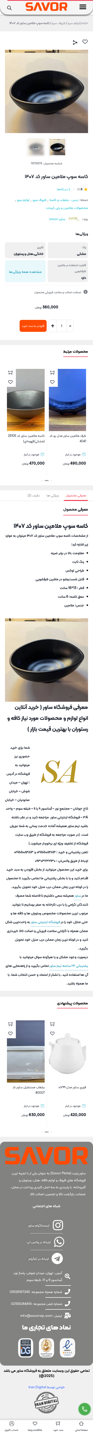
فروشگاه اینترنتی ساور (45, 922)
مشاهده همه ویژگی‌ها (25, 272)
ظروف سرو (58, 23)
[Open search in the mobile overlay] (9, 7)
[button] (83, 6)
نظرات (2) (34, 495)
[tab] (76, 495)
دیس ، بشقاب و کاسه (64, 200)
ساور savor (57, 219)
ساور (78, 895)
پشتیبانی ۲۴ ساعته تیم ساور (69, 966)
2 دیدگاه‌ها (63, 189)
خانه (85, 23)
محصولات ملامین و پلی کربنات (67, 208)
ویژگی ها (53, 495)
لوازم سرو (74, 23)
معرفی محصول (76, 495)
